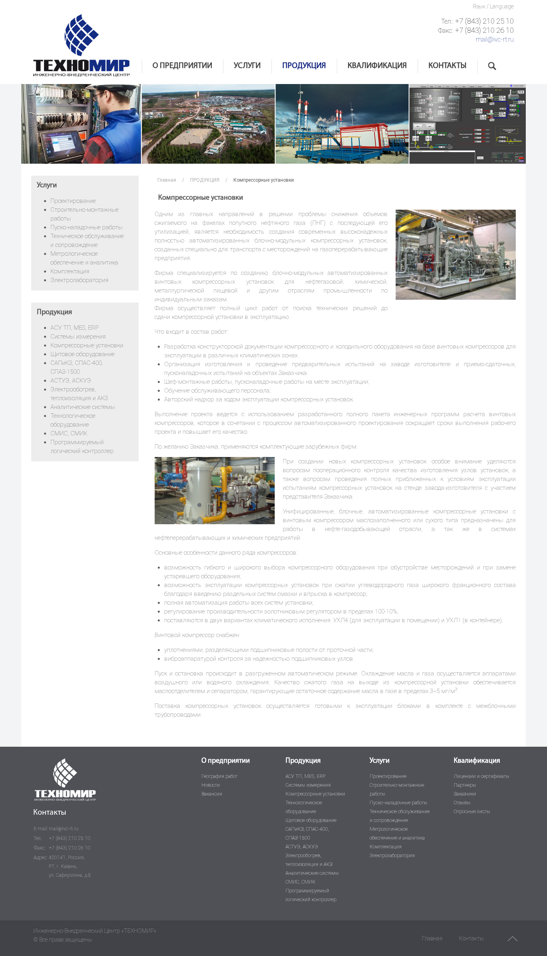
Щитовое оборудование (82, 354)
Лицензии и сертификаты (481, 776)
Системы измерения (78, 336)
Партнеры (465, 785)
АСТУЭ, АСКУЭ (70, 380)
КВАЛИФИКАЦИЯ (377, 66)
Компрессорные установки (86, 345)
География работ (219, 776)
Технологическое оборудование (304, 807)
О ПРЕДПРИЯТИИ (182, 66)
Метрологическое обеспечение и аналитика (397, 833)
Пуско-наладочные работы (86, 227)
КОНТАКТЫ (447, 66)
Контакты (471, 938)
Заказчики (465, 794)
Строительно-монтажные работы (397, 789)
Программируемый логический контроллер (311, 895)
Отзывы (462, 803)
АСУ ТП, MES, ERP (74, 327)
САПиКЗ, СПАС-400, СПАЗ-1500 (307, 833)
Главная (166, 180)
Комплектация (69, 271)
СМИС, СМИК (68, 433)
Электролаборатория (79, 280)
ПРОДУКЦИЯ (304, 66)
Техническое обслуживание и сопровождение (400, 816)
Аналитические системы (82, 407)
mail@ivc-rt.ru (495, 39)
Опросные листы (472, 811)
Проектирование (73, 200)
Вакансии (211, 794)
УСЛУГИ (247, 66)
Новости (210, 785)
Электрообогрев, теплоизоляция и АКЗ (309, 860)
